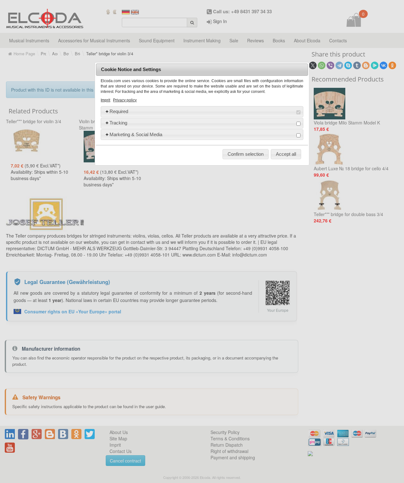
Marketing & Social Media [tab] (136, 134)
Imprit (105, 100)
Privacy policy (125, 100)
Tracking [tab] (118, 122)
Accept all (286, 154)
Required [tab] (119, 111)
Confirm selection (246, 154)
